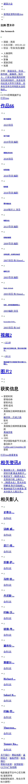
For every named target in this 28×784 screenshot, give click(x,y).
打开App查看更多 (9, 455)
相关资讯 (11, 462)
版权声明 (14, 758)
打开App (5, 98)
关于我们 (5, 755)
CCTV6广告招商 (9, 767)
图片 (6, 371)
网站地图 (16, 755)
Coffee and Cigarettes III (15, 447)
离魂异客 (8, 432)
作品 (7, 105)
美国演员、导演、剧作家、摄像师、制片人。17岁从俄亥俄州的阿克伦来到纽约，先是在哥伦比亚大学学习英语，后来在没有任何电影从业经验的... (13, 80)
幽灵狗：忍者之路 (13, 417)
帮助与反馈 (6, 764)
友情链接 (18, 764)
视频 (6, 335)
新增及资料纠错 (13, 14)
